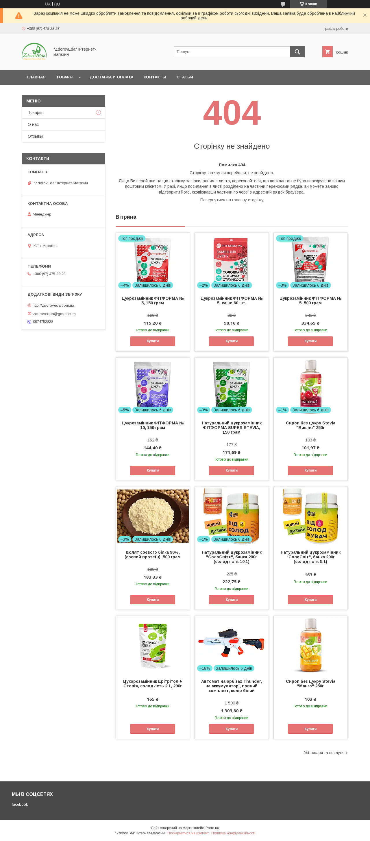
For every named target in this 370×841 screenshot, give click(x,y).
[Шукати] (297, 51)
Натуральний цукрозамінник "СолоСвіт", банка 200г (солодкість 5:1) (311, 557)
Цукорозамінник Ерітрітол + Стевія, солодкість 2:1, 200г (152, 683)
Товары (64, 77)
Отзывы (35, 136)
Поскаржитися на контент (188, 833)
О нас (33, 124)
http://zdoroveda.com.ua (53, 305)
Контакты (155, 77)
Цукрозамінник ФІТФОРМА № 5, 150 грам (153, 300)
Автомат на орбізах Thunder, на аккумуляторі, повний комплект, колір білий (231, 686)
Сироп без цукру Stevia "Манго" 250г (310, 683)
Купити (153, 341)
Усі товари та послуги (323, 752)
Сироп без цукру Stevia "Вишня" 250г (310, 425)
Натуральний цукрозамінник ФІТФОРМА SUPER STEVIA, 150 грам (232, 428)
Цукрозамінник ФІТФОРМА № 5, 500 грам (311, 300)
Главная (36, 77)
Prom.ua (212, 828)
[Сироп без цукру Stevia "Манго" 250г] (310, 645)
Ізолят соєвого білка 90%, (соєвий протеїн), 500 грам (153, 554)
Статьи (185, 77)
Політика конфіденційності (233, 833)
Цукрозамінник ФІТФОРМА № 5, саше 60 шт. (232, 300)
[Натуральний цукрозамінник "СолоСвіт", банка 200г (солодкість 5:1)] (310, 516)
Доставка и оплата (111, 77)
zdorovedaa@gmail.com (54, 313)
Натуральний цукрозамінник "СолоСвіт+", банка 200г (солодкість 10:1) (232, 557)
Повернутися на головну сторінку (232, 200)
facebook (20, 804)
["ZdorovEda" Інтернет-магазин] (34, 62)
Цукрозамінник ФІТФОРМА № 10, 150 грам (153, 425)
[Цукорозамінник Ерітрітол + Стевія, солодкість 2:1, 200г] (153, 645)
